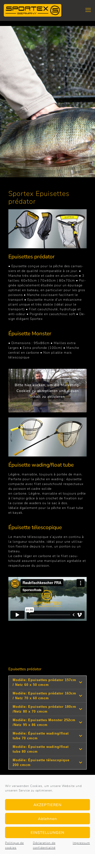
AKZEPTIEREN (47, 804)
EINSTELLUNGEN (47, 832)
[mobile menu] (88, 10)
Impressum (81, 843)
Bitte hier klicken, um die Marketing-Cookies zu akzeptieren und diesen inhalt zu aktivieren (48, 390)
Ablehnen (47, 818)
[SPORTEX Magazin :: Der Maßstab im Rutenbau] (32, 10)
